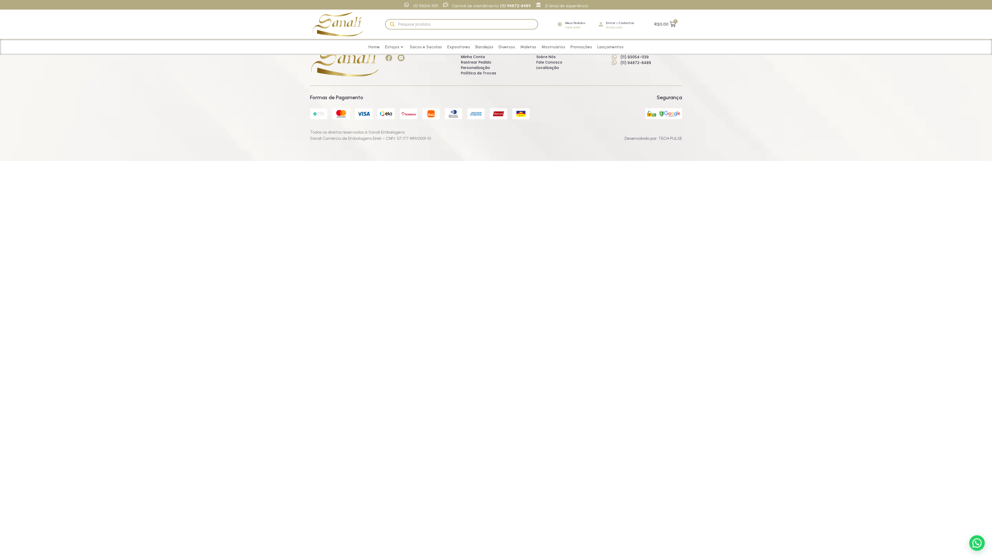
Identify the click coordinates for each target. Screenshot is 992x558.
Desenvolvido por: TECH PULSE (653, 138)
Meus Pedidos (575, 23)
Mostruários (553, 46)
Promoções (581, 46)
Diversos (507, 46)
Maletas (528, 46)
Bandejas (484, 46)
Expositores (458, 46)
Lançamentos (610, 46)
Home (374, 46)
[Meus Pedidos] (560, 24)
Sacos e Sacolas (426, 46)
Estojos (392, 46)
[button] (977, 543)
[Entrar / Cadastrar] (601, 24)
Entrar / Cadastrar (620, 23)
